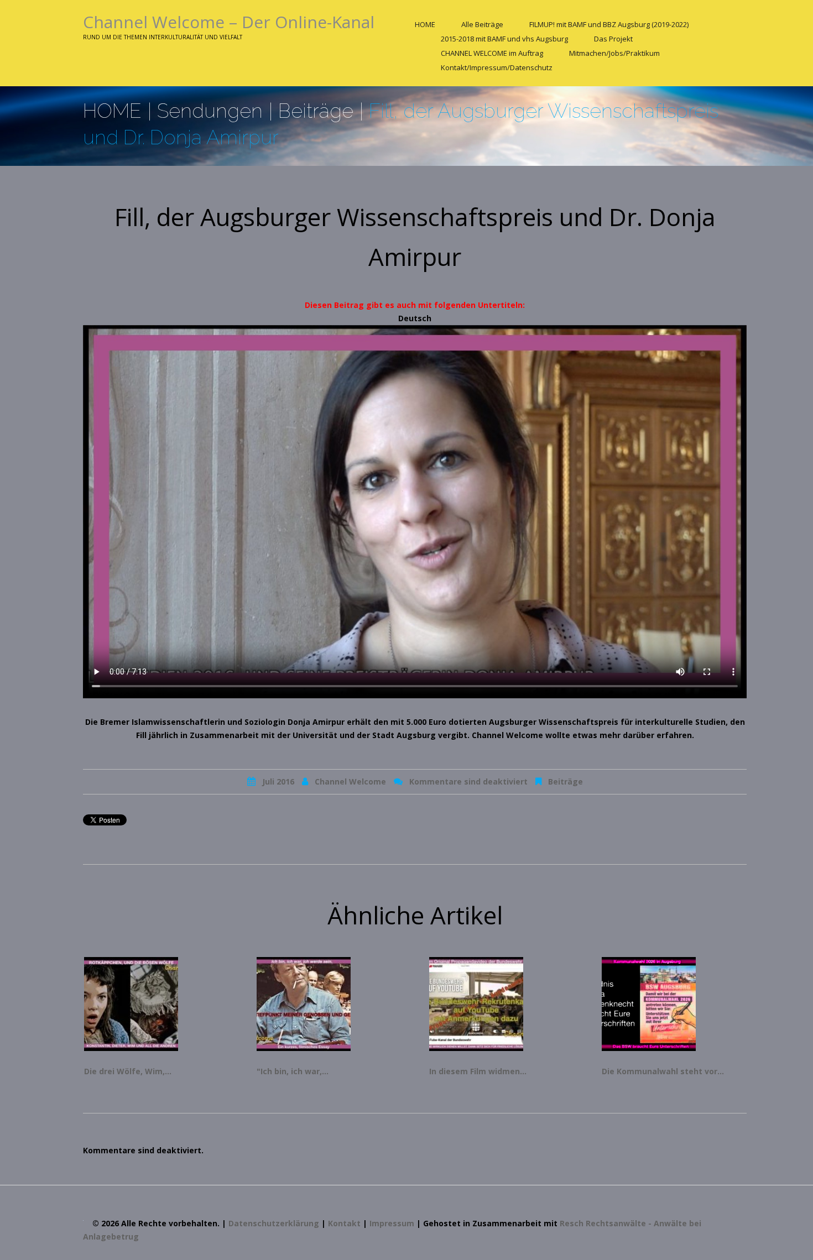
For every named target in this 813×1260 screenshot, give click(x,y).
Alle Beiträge (482, 24)
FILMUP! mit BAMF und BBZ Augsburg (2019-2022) (609, 24)
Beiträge (315, 110)
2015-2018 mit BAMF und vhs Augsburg (504, 39)
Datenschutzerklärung (273, 1223)
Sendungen (210, 110)
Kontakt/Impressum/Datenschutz (497, 67)
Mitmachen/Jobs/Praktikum (614, 53)
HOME (425, 24)
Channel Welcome (350, 781)
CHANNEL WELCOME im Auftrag (492, 53)
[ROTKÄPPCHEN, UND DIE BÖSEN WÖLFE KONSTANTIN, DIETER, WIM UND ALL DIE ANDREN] (156, 1004)
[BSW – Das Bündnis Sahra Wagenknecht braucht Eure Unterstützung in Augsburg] (674, 1004)
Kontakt (344, 1223)
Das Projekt (613, 39)
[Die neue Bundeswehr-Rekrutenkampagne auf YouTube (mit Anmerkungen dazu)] (501, 1004)
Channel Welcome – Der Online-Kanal (228, 22)
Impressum (391, 1223)
